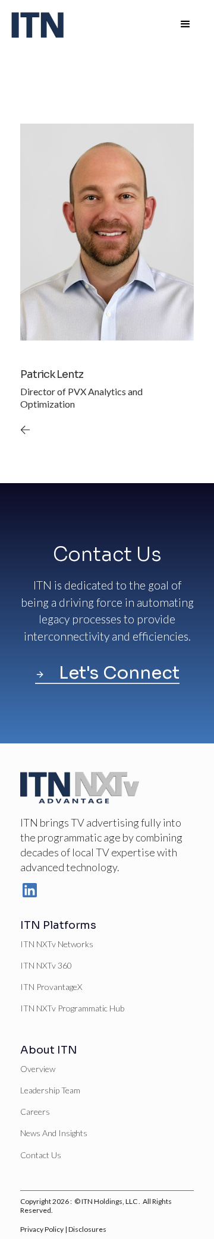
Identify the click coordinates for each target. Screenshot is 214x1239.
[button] (185, 24)
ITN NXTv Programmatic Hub (72, 1008)
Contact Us (40, 1155)
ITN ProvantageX (51, 987)
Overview (37, 1069)
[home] (77, 24)
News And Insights (53, 1133)
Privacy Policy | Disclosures (63, 1229)
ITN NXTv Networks (56, 944)
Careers (35, 1111)
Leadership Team (50, 1090)
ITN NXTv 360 (46, 965)
